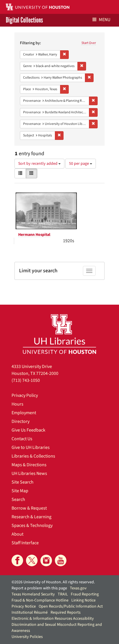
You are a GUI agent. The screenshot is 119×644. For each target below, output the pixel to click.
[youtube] (60, 560)
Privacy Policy (25, 395)
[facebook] (17, 560)
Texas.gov (78, 588)
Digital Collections (24, 20)
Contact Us (22, 439)
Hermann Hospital (34, 235)
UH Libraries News (29, 473)
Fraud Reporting (85, 594)
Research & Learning (31, 517)
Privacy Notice (24, 606)
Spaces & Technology (32, 525)
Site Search (23, 482)
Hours (17, 404)
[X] (32, 560)
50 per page (79, 163)
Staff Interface (25, 543)
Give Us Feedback (28, 430)
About (17, 534)
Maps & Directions (29, 465)
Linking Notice (83, 600)
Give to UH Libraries (31, 447)
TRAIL (63, 594)
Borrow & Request (29, 508)
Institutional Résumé (30, 612)
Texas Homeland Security (33, 594)
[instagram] (46, 560)
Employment (24, 413)
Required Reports (66, 612)
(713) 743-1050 (26, 380)
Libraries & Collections (33, 456)
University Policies (27, 637)
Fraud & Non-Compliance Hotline (40, 600)
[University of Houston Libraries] (59, 334)
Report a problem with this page (39, 588)
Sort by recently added (38, 163)
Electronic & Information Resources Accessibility (53, 618)
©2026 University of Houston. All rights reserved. (53, 582)
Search (18, 499)
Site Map (20, 491)
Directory (20, 421)
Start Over (88, 42)
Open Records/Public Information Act (71, 606)
